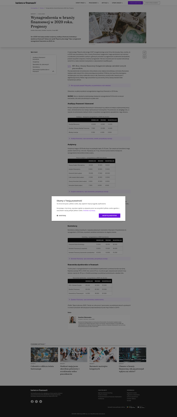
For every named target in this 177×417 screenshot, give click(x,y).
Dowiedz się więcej (89, 210)
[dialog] (88, 208)
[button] (61, 216)
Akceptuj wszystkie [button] (109, 215)
